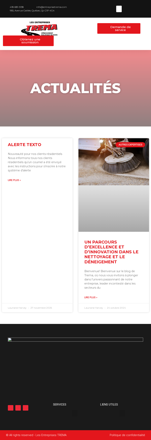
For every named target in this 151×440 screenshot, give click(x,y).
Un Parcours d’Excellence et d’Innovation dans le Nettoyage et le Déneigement (111, 252)
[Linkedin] (18, 408)
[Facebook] (10, 408)
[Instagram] (25, 408)
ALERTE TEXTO (24, 144)
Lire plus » (14, 180)
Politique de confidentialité (127, 435)
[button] (119, 9)
